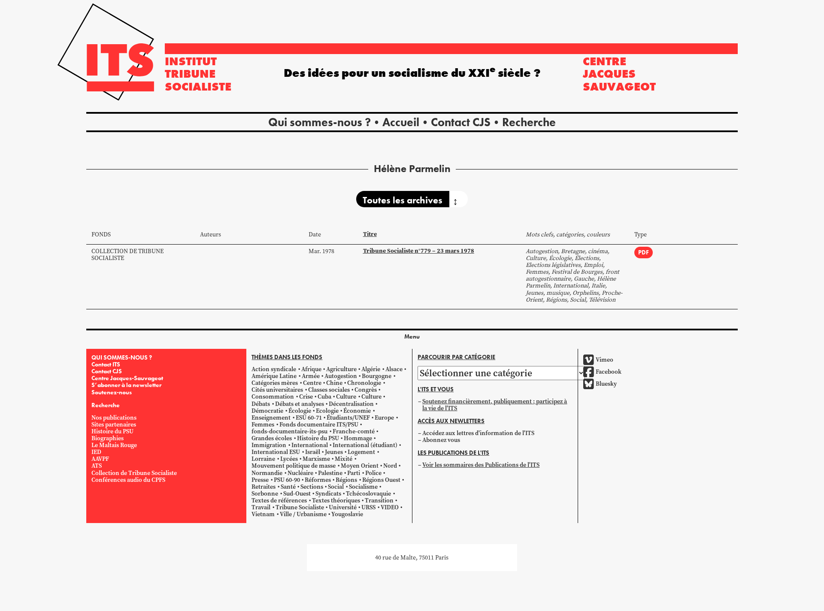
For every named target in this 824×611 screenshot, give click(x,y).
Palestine (330, 473)
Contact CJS (461, 122)
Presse (260, 480)
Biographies (107, 438)
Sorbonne (264, 494)
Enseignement (271, 418)
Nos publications (113, 418)
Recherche (529, 122)
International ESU (275, 452)
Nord (390, 466)
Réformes (318, 480)
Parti (353, 473)
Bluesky (606, 384)
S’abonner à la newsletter (126, 385)
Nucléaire (300, 473)
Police (373, 473)
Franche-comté (354, 431)
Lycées (289, 459)
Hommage (358, 438)
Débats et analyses (299, 404)
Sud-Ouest (297, 494)
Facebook (608, 372)
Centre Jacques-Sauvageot (127, 378)
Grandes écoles (271, 438)
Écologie (299, 411)
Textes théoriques (336, 500)
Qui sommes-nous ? (319, 122)
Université (343, 507)
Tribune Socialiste (300, 507)
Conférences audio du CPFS (128, 480)
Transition (379, 500)
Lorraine (263, 459)
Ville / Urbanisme (303, 514)
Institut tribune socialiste (198, 74)
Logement (361, 452)
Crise (306, 397)
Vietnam (263, 514)
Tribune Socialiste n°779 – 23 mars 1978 (418, 251)
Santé (288, 487)
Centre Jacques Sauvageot (619, 74)
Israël (312, 452)
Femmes (262, 424)
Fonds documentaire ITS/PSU (318, 424)
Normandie (266, 473)
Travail (260, 507)
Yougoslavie (347, 514)
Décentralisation (351, 404)
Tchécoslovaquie (368, 494)
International (309, 445)
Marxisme (316, 459)
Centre (312, 383)
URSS (368, 507)
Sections (311, 487)
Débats (260, 404)
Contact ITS (105, 364)
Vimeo (604, 360)
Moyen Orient (360, 466)
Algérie (370, 369)
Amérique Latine (274, 376)
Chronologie (364, 383)
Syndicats (328, 494)
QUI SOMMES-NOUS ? (121, 357)
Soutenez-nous (111, 392)
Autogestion (340, 376)
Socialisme (363, 487)
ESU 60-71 (309, 418)
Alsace (394, 369)
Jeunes (334, 452)
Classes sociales (329, 390)
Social (336, 487)
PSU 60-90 (287, 480)
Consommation (272, 397)
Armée (311, 376)
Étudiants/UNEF (348, 418)
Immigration (268, 445)
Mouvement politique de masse (293, 466)
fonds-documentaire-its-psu (289, 431)
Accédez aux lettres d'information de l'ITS (478, 433)
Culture (346, 397)
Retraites (263, 487)
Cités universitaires (277, 390)
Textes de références (279, 500)
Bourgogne (376, 376)
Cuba (324, 397)
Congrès (365, 390)
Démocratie (267, 411)
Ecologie (327, 411)
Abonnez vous (441, 440)
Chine (334, 383)
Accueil (400, 122)
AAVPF (100, 459)
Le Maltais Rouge (114, 445)
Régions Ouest (381, 480)
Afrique (311, 369)
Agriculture (341, 369)
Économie (357, 411)
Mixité (343, 459)
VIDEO (390, 507)
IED (96, 452)
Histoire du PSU (112, 431)
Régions (346, 480)
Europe (384, 418)
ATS (96, 466)
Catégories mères (274, 383)
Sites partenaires (113, 424)
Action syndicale (273, 369)
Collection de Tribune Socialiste (127, 254)
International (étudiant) (365, 445)
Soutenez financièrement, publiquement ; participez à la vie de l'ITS (494, 404)
